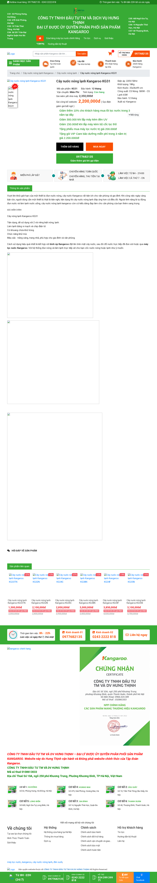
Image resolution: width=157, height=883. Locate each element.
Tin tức (87, 38)
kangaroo (27, 862)
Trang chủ (15, 73)
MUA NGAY (99, 146)
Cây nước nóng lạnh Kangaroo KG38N (88, 601)
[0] (110, 54)
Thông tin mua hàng (53, 836)
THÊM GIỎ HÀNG (70, 146)
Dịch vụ (97, 38)
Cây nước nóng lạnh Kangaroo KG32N (41, 601)
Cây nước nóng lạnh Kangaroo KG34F (112, 601)
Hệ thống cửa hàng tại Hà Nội (58, 832)
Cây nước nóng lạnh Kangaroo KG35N (136, 601)
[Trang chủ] (11, 869)
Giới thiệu (109, 38)
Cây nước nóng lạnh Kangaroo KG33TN (17, 601)
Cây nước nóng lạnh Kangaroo (38, 73)
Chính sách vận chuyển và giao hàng (95, 841)
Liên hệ (41, 44)
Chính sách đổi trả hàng (92, 836)
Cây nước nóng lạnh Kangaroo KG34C (64, 601)
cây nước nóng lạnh (42, 862)
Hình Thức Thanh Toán (18, 838)
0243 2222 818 (104, 637)
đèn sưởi (58, 862)
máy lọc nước (14, 862)
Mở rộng (134, 115)
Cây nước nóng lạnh (67, 73)
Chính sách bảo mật (90, 845)
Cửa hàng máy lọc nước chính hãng (63, 38)
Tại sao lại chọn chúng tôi (19, 833)
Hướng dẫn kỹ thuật (57, 44)
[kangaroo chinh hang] (42, 648)
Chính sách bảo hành (91, 832)
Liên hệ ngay (138, 635)
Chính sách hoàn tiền (91, 850)
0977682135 (141, 53)
